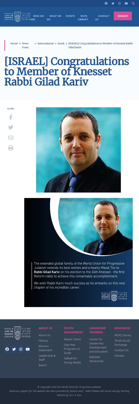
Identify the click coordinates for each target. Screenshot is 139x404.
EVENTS (70, 16)
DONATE (123, 16)
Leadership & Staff (47, 358)
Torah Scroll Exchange (122, 343)
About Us (45, 335)
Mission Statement (45, 348)
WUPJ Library (123, 335)
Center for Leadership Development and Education (98, 345)
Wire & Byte (75, 395)
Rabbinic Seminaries (96, 359)
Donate (119, 355)
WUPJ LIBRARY (83, 17)
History (43, 340)
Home (14, 43)
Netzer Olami (72, 339)
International (45, 43)
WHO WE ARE (37, 17)
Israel (61, 43)
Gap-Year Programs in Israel (72, 349)
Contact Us (122, 350)
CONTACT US (102, 17)
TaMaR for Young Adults (72, 360)
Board (42, 365)
